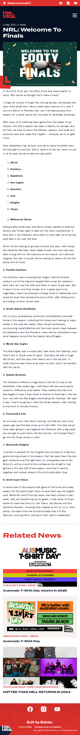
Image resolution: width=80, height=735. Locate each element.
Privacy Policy (25, 727)
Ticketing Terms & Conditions (47, 727)
